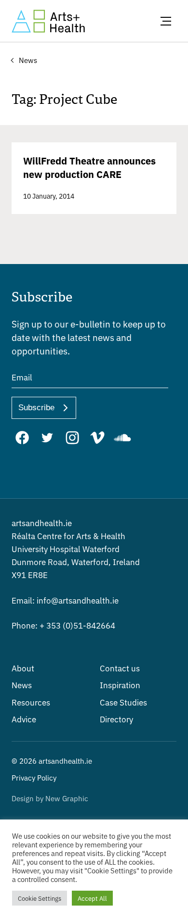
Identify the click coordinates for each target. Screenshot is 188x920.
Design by (50, 798)
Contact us (120, 668)
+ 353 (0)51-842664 (63, 625)
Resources (31, 702)
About (23, 668)
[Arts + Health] (48, 21)
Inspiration (120, 685)
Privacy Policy (34, 777)
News (22, 685)
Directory (116, 719)
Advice (24, 719)
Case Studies (123, 702)
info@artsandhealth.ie (65, 600)
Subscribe (36, 407)
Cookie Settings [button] (39, 898)
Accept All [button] (92, 898)
